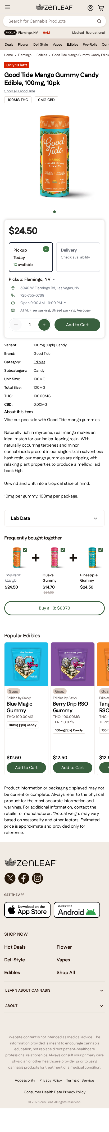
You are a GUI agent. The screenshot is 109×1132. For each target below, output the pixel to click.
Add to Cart (77, 325)
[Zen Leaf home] (54, 7)
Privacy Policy (50, 1080)
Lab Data (20, 518)
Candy (39, 370)
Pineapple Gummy (89, 577)
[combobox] (51, 21)
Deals (9, 44)
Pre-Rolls (90, 44)
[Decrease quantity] (16, 325)
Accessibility (25, 1080)
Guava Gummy (50, 577)
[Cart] (101, 8)
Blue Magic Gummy (20, 707)
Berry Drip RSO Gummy (70, 707)
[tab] (54, 211)
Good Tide (42, 353)
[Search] (99, 21)
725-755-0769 (32, 295)
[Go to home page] (54, 862)
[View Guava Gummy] (54, 558)
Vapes (57, 44)
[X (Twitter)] (10, 878)
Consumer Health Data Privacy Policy (54, 1092)
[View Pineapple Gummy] (92, 558)
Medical (78, 33)
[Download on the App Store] (27, 910)
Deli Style (40, 44)
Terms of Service (80, 1080)
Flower (23, 44)
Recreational (95, 33)
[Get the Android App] (77, 910)
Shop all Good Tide (19, 91)
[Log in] (90, 8)
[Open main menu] (7, 7)
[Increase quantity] (44, 325)
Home (8, 55)
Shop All (66, 972)
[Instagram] (37, 878)
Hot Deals (15, 947)
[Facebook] (24, 878)
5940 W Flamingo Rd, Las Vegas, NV (49, 288)
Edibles (72, 44)
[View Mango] (16, 558)
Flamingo (24, 55)
